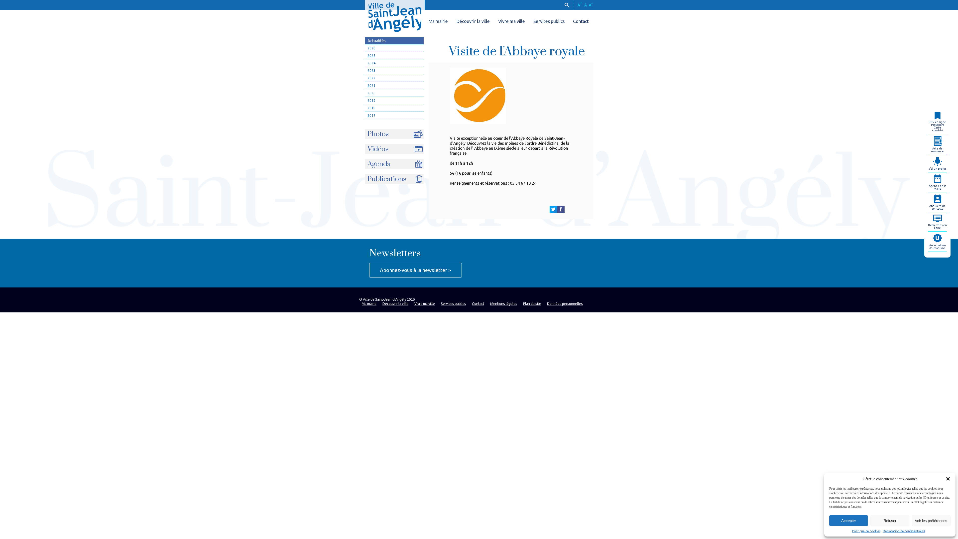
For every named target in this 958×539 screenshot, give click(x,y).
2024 (371, 63)
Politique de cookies (866, 531)
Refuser (889, 521)
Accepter (848, 521)
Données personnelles (565, 304)
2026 (371, 48)
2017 (371, 115)
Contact (581, 21)
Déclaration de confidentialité (904, 531)
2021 (371, 85)
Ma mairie (438, 21)
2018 (371, 108)
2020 (371, 93)
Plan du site (532, 304)
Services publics (549, 21)
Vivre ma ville (511, 21)
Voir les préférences (931, 521)
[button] (948, 478)
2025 (371, 55)
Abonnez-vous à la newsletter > (415, 270)
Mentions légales (503, 304)
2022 (371, 78)
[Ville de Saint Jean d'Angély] (395, 16)
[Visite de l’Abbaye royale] (553, 209)
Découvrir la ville (473, 21)
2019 (371, 100)
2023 (371, 70)
